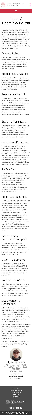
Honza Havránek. (23, 413)
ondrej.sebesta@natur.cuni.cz (16, 376)
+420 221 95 (16, 374)
